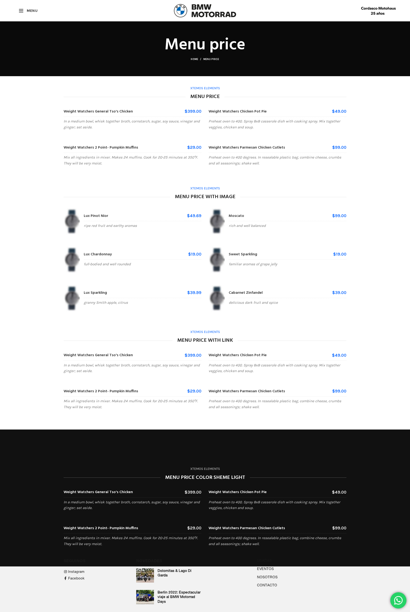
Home (194, 59)
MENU (32, 10)
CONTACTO (267, 585)
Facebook (76, 578)
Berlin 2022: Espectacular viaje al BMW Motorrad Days (179, 596)
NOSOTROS (267, 577)
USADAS (264, 560)
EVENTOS (265, 569)
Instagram (76, 572)
